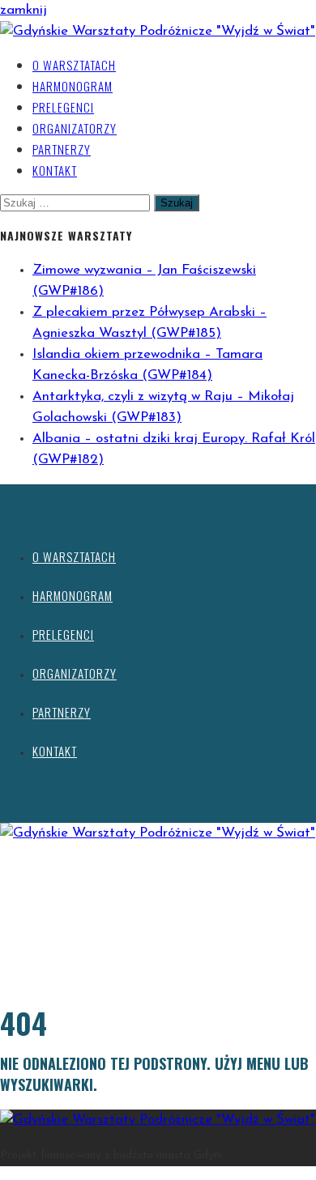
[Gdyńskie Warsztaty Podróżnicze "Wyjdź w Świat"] (157, 31)
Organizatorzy (74, 128)
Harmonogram (72, 86)
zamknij (23, 10)
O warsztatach (74, 65)
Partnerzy (61, 149)
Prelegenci (63, 107)
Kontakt (54, 170)
